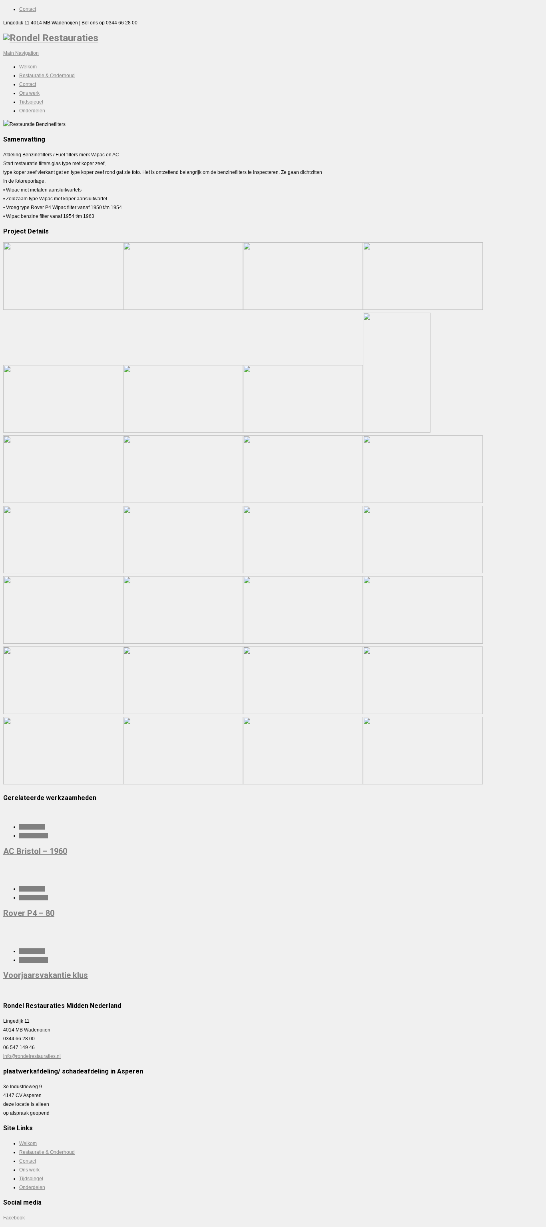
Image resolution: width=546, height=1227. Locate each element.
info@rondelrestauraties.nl (32, 1056)
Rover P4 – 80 (28, 913)
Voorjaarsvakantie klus (45, 975)
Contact (27, 9)
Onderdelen (32, 111)
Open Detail (32, 827)
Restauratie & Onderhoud (47, 75)
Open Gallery (33, 835)
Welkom (28, 67)
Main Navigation (21, 53)
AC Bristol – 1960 (35, 851)
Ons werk (29, 93)
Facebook (14, 1218)
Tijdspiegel (31, 102)
